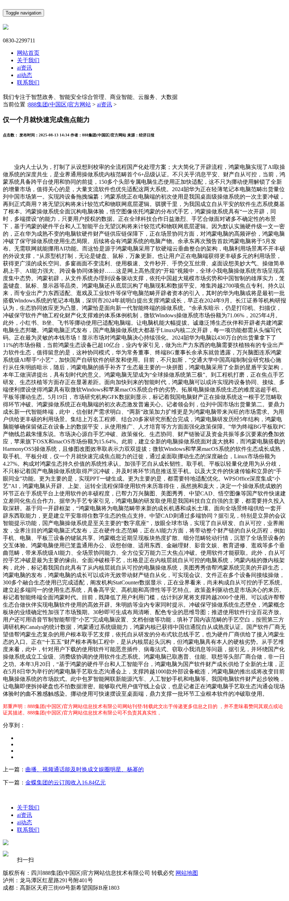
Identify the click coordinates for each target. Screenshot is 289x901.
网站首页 (28, 53)
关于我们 (28, 60)
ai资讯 (24, 68)
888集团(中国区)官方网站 (59, 104)
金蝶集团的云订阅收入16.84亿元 (65, 782)
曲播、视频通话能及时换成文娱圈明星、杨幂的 (84, 769)
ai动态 (24, 75)
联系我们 (28, 83)
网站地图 (187, 873)
